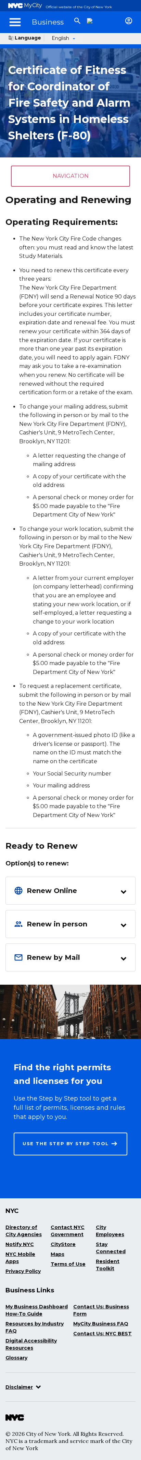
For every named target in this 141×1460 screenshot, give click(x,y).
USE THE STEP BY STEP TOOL (66, 1143)
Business (48, 22)
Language (28, 38)
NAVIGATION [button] (71, 176)
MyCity (33, 5)
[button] (70, 890)
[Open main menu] (15, 22)
